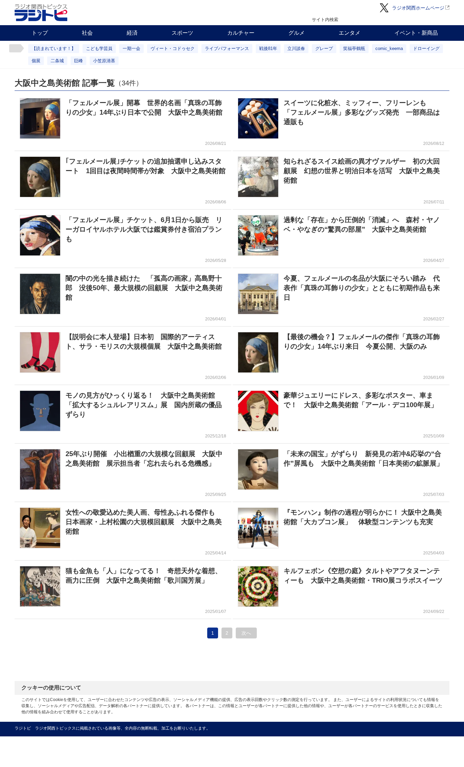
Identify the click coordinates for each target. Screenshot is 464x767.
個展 (36, 60)
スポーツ (182, 33)
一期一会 (131, 48)
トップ (40, 33)
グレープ (324, 48)
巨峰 (78, 60)
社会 (87, 33)
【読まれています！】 (54, 48)
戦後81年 (268, 48)
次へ (246, 633)
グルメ (296, 33)
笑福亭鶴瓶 (354, 48)
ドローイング (426, 48)
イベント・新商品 (416, 33)
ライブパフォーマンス (227, 48)
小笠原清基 (104, 60)
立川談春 (296, 48)
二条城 (57, 60)
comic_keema (389, 48)
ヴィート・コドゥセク (172, 48)
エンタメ (349, 33)
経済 (132, 33)
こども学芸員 (99, 48)
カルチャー (240, 33)
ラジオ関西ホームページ (418, 7)
